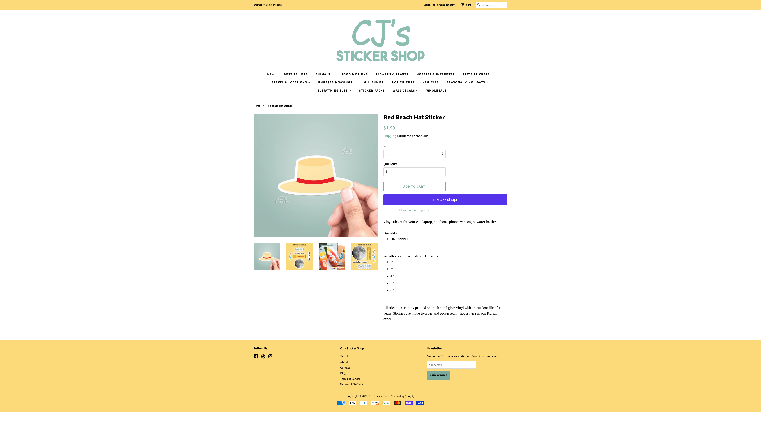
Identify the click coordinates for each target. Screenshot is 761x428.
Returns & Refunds (351, 384)
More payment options (414, 210)
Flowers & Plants (392, 74)
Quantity (390, 164)
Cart (468, 5)
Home (257, 106)
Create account (446, 5)
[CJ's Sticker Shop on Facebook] (256, 357)
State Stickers (476, 74)
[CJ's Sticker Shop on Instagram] (270, 357)
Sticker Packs (372, 90)
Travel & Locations (290, 82)
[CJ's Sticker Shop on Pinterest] (263, 357)
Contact (345, 367)
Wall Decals (404, 90)
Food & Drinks (355, 74)
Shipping (389, 136)
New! (271, 74)
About (344, 362)
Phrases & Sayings (335, 82)
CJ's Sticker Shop (379, 396)
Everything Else (333, 90)
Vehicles (431, 82)
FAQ (342, 373)
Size (386, 146)
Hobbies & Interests (436, 74)
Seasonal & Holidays (466, 82)
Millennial (374, 82)
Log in (427, 5)
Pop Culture (403, 82)
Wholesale (436, 90)
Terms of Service (350, 379)
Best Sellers (296, 74)
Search (344, 356)
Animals (323, 74)
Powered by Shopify (402, 396)
